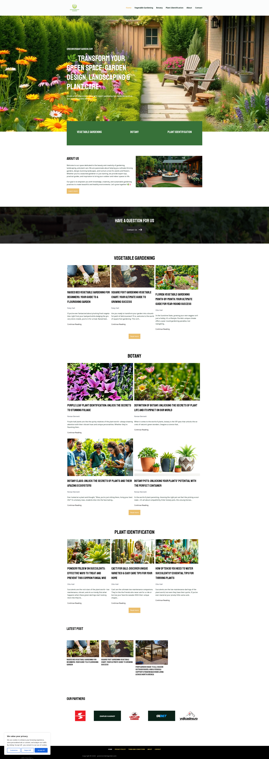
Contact (198, 8)
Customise (14, 750)
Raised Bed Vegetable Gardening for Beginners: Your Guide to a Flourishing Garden (88, 297)
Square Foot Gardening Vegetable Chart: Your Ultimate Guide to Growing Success (131, 297)
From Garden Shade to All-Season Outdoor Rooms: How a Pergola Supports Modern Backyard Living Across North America (150, 671)
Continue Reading (74, 324)
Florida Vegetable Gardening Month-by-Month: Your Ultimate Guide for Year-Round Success (174, 299)
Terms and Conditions (136, 749)
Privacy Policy (120, 749)
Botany (159, 8)
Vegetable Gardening (143, 8)
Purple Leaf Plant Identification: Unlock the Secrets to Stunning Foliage (99, 407)
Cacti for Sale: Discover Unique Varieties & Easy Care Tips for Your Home (131, 573)
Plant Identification (174, 8)
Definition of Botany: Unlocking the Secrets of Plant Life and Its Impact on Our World (165, 407)
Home (128, 8)
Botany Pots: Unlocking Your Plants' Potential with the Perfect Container (165, 483)
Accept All (41, 750)
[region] (27, 744)
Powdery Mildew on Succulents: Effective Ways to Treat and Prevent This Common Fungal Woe (86, 573)
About (189, 8)
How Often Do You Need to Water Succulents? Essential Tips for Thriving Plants (175, 573)
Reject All (27, 750)
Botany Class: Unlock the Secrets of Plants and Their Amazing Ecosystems (99, 483)
